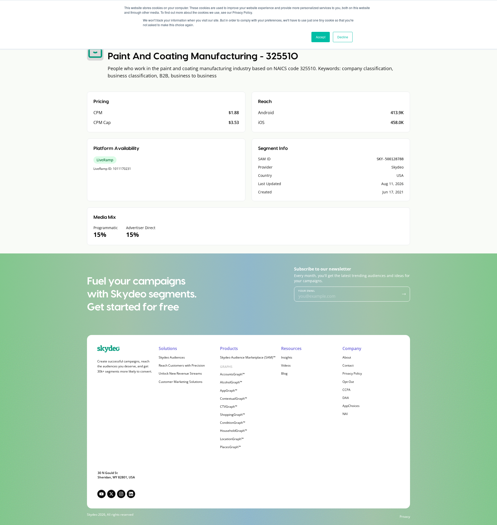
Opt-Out (348, 382)
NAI (345, 414)
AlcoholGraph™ (231, 382)
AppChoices (351, 406)
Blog (284, 373)
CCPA (346, 390)
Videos (286, 365)
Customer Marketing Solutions (180, 382)
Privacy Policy (352, 373)
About (346, 357)
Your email (306, 291)
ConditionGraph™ (232, 422)
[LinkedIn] (131, 494)
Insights (286, 357)
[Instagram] (121, 494)
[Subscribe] (404, 294)
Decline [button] (342, 37)
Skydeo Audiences (172, 357)
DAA (345, 398)
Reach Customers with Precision (182, 365)
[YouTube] (101, 494)
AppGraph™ (228, 390)
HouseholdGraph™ (233, 430)
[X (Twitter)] (111, 494)
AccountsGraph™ (232, 374)
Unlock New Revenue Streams (180, 373)
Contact (348, 365)
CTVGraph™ (228, 406)
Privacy (405, 517)
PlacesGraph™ (230, 447)
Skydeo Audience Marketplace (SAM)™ (247, 357)
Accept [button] (320, 37)
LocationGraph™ (232, 439)
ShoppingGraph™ (232, 414)
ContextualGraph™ (233, 398)
